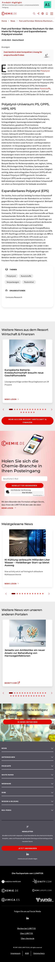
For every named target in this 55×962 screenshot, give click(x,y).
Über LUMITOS (26, 933)
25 (36, 696)
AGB (27, 953)
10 (35, 409)
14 (45, 409)
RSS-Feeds (6, 810)
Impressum (15, 953)
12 (40, 409)
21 (26, 696)
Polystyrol (45, 70)
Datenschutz (39, 953)
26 (39, 696)
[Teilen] (38, 13)
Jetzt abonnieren (27, 848)
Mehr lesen (8, 508)
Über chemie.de (27, 938)
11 (37, 409)
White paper (8, 775)
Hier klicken (27, 492)
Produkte (6, 766)
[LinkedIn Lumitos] (27, 918)
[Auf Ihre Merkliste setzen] (47, 13)
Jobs (4, 792)
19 (31, 412)
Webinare (6, 784)
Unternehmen (8, 757)
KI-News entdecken (27, 722)
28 (44, 696)
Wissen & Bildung (10, 801)
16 (23, 412)
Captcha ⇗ (38, 495)
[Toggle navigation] (51, 14)
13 (42, 409)
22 (28, 696)
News (4, 748)
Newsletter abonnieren (24, 485)
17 (26, 412)
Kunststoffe (45, 88)
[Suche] (34, 13)
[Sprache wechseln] (42, 13)
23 (31, 696)
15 (21, 412)
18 (28, 412)
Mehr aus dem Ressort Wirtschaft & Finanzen (27, 421)
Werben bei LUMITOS (26, 928)
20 (34, 412)
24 (34, 696)
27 (41, 696)
